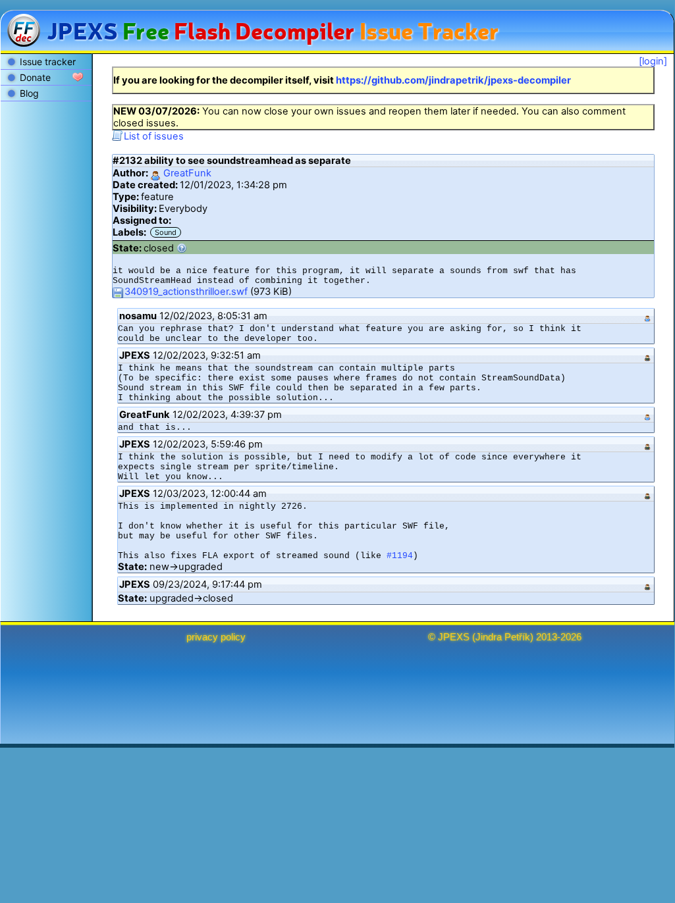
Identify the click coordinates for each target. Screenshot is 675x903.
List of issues (154, 136)
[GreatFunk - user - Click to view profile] (647, 415)
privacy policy (216, 637)
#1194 (400, 556)
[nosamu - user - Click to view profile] (647, 316)
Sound (165, 232)
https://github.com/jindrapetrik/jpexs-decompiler (453, 80)
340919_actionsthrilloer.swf (186, 291)
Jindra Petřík (502, 637)
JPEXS (454, 637)
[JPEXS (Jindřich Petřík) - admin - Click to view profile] (647, 355)
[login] (653, 61)
